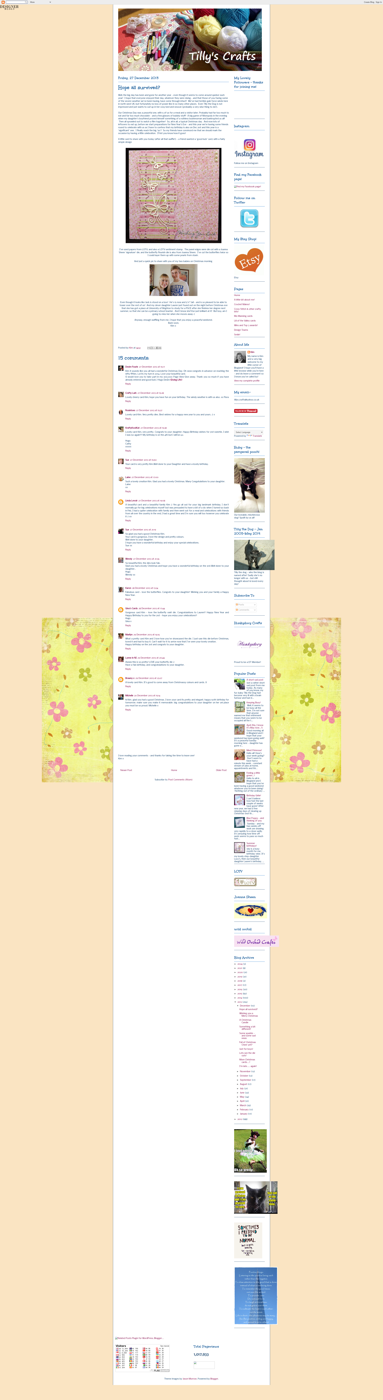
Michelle (129, 695)
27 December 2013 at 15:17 (152, 367)
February (244, 1110)
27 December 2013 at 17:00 (145, 477)
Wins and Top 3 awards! (246, 325)
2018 (240, 981)
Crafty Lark (131, 393)
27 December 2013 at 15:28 (150, 393)
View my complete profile (247, 381)
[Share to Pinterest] (160, 347)
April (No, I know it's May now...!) (255, 726)
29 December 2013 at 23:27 (148, 678)
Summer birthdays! (252, 844)
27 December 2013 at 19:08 (151, 501)
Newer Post (126, 770)
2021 (240, 968)
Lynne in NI (131, 658)
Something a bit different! (247, 1028)
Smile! (237, 335)
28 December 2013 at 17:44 (152, 608)
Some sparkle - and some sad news (247, 1036)
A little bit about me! (244, 300)
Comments (243, 610)
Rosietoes (130, 410)
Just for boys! (246, 1049)
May (242, 1097)
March (243, 1105)
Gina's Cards (131, 608)
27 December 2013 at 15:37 (149, 410)
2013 (240, 1002)
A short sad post (255, 680)
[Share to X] (154, 347)
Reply (128, 384)
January (244, 1114)
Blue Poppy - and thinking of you (255, 819)
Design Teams (241, 330)
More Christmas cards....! (247, 1061)
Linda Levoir (131, 501)
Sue (127, 460)
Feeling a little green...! (253, 774)
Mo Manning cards (243, 316)
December (245, 1006)
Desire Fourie (131, 367)
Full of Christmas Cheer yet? (247, 1043)
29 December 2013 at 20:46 (151, 658)
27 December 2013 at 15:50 (143, 460)
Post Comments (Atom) (180, 780)
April (242, 1101)
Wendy (128, 559)
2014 (240, 998)
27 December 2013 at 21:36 (146, 559)
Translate (257, 436)
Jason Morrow (190, 1379)
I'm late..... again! (248, 1066)
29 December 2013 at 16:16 (146, 635)
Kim (252, 352)
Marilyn (129, 635)
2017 (240, 985)
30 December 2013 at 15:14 (147, 695)
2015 (240, 994)
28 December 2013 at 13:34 (145, 588)
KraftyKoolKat (132, 428)
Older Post (221, 770)
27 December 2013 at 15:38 (153, 428)
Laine (128, 477)
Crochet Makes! (242, 304)
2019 (240, 977)
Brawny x (129, 678)
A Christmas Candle (245, 1021)
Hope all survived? (248, 1009)
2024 (240, 964)
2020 (240, 972)
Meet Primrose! (254, 750)
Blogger (214, 1379)
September (246, 1080)
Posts (241, 605)
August (244, 1084)
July (242, 1088)
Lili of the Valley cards (245, 321)
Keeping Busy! (254, 702)
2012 (240, 1119)
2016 (240, 989)
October (244, 1076)
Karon (128, 588)
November (245, 1071)
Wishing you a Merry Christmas (248, 1014)
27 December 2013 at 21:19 (143, 530)
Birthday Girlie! (254, 795)
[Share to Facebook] (157, 347)
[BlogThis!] (151, 347)
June (242, 1093)
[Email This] (148, 347)
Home (174, 770)
